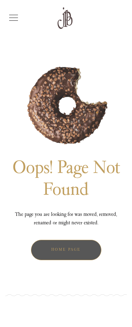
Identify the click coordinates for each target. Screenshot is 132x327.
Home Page (66, 250)
